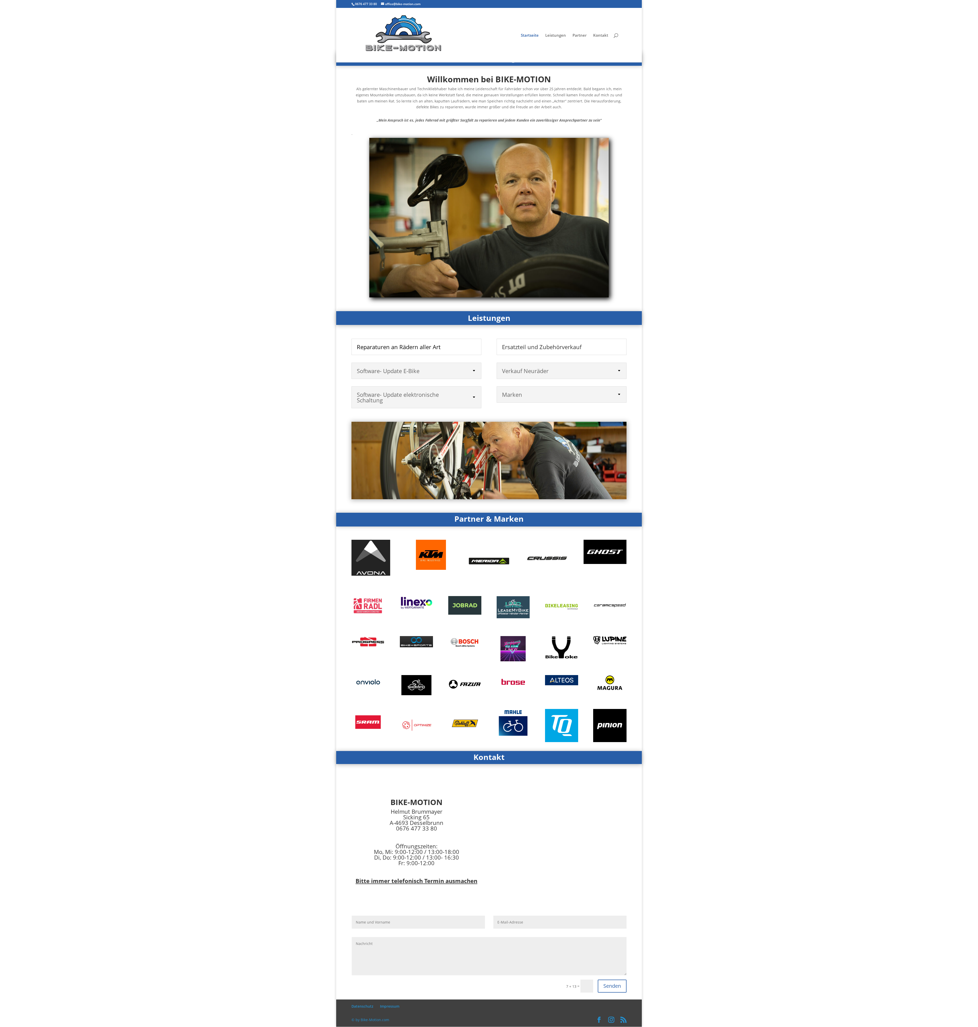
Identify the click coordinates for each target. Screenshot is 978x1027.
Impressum (389, 1006)
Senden (612, 985)
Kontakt (600, 35)
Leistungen (555, 35)
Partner (580, 35)
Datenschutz (362, 1006)
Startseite (530, 35)
